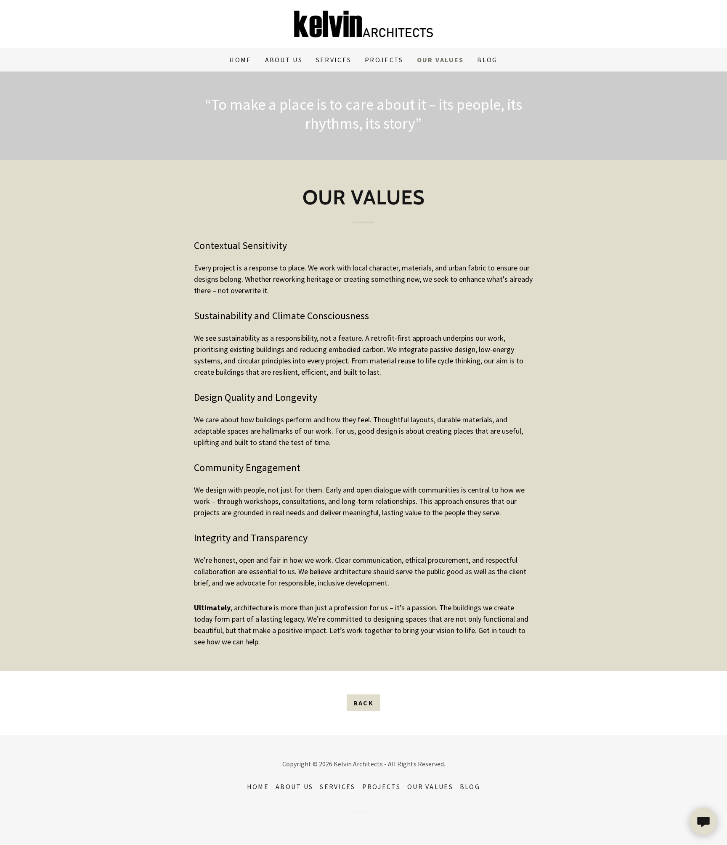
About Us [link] (283, 60)
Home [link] (240, 60)
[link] (363, 23)
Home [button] (258, 786)
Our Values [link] (440, 60)
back (363, 703)
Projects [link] (384, 60)
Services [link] (333, 60)
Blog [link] (487, 60)
